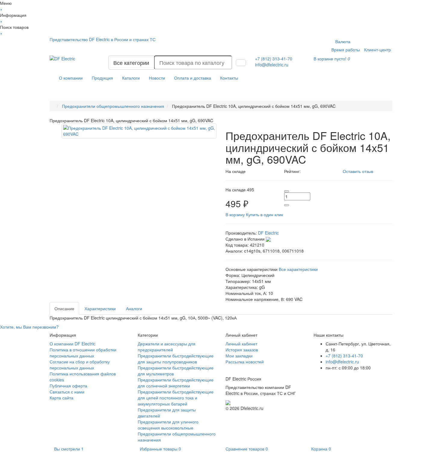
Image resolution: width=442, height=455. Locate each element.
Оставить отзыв (358, 171)
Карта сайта (61, 398)
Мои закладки (239, 356)
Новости (157, 78)
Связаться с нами (67, 392)
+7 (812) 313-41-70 (344, 356)
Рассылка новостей (245, 362)
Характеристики (100, 308)
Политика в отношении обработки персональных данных (83, 353)
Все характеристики (298, 269)
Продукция (102, 78)
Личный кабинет (241, 344)
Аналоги (134, 308)
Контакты (229, 78)
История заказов (242, 350)
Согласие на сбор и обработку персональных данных (80, 365)
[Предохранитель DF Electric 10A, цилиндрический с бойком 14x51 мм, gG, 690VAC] (139, 131)
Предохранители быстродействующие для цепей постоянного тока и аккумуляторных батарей (175, 398)
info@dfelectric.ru (271, 65)
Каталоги (131, 78)
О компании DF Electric (72, 344)
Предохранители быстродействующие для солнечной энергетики (175, 383)
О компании (71, 78)
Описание (64, 308)
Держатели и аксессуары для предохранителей (166, 347)
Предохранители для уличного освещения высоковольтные (168, 425)
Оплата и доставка (192, 78)
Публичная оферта (68, 386)
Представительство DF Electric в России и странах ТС (102, 39)
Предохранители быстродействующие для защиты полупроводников (175, 359)
